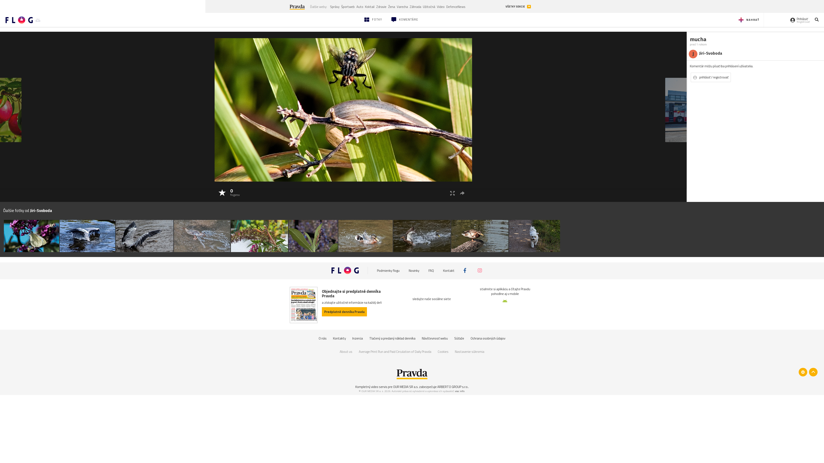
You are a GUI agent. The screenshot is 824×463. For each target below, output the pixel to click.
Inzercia (357, 338)
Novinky (414, 270)
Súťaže (459, 338)
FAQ (431, 270)
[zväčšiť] (452, 193)
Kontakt (448, 270)
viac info (460, 391)
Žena (391, 6)
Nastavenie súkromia (469, 351)
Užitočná (429, 6)
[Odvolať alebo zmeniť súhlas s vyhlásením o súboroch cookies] (803, 372)
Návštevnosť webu (435, 338)
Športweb (348, 6)
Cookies (443, 351)
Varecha (402, 6)
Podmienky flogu (388, 270)
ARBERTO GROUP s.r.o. (452, 386)
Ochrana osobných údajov (488, 338)
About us (346, 351)
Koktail (369, 6)
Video (441, 6)
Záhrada (415, 6)
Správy (334, 6)
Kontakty (339, 338)
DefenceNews (455, 6)
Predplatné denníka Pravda (344, 311)
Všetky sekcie (516, 7)
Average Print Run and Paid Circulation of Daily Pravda (395, 351)
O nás (323, 338)
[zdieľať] (462, 193)
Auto (359, 6)
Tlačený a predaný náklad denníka (392, 338)
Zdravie (381, 6)
